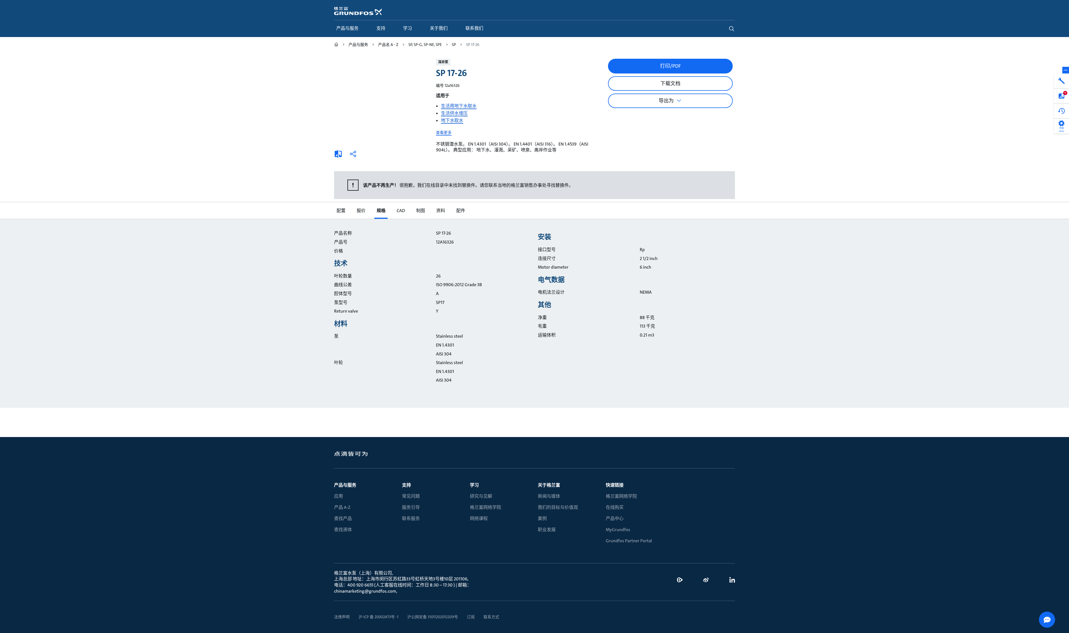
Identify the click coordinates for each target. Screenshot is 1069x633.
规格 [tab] (380, 211)
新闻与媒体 (549, 496)
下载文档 (670, 83)
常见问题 (411, 496)
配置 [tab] (340, 211)
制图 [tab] (420, 211)
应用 (338, 496)
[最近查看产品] (1061, 111)
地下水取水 (452, 120)
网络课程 (479, 518)
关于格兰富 (549, 485)
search (731, 29)
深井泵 (443, 62)
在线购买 (615, 507)
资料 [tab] (440, 211)
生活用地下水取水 (459, 106)
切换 (1065, 70)
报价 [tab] (360, 211)
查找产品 (343, 518)
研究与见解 (481, 496)
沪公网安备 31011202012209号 (432, 616)
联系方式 (491, 616)
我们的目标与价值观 (558, 507)
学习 (474, 485)
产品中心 (615, 518)
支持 (406, 485)
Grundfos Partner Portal (629, 541)
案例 (542, 518)
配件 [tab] (460, 211)
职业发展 (547, 530)
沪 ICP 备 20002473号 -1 (378, 616)
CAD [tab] (400, 211)
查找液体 (343, 530)
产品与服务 (345, 485)
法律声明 (342, 616)
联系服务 (411, 518)
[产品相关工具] (1061, 81)
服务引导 (411, 507)
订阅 (471, 616)
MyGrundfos (618, 530)
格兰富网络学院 (485, 507)
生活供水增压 (454, 113)
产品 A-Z (342, 507)
